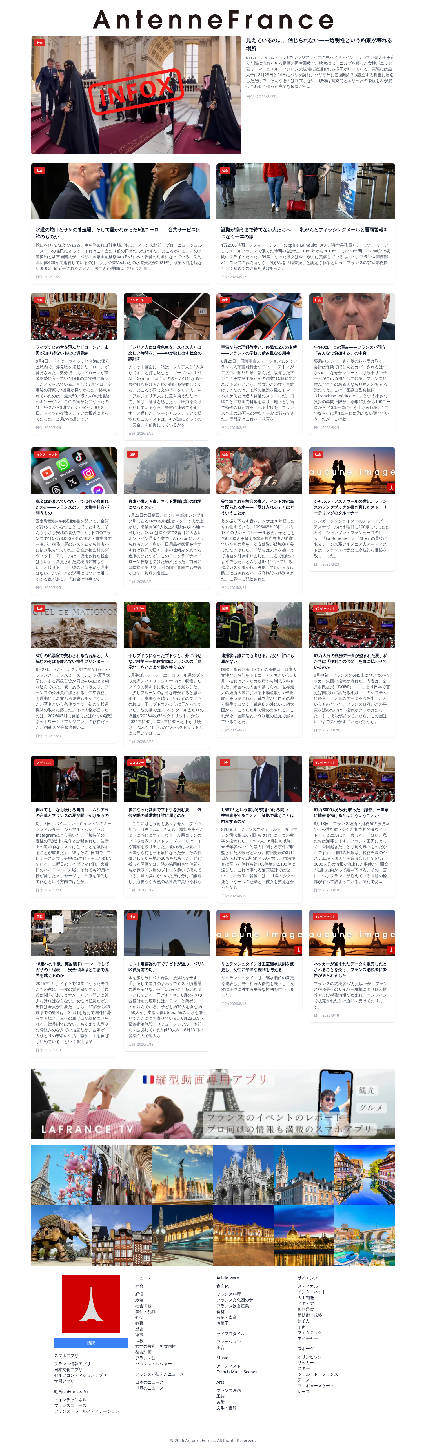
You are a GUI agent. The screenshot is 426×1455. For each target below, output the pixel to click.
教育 (139, 1323)
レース (304, 1391)
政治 (139, 1300)
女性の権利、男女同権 (155, 1346)
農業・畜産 (226, 1317)
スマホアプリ (66, 1355)
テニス (304, 1380)
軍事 (139, 1334)
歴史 (139, 1329)
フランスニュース (70, 1405)
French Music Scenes (236, 1371)
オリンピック (310, 1356)
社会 (139, 1286)
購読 (91, 1342)
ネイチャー (308, 1338)
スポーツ (306, 1348)
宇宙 (302, 1326)
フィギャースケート (316, 1385)
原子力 (304, 1320)
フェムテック (310, 1332)
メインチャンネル (70, 1399)
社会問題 (143, 1305)
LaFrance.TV (74, 1391)
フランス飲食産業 (232, 1305)
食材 (220, 1311)
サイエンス (308, 1278)
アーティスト (228, 1366)
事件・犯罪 (145, 1311)
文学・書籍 (226, 1407)
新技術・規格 (310, 1315)
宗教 (139, 1340)
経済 (139, 1294)
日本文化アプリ (68, 1369)
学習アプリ (64, 1381)
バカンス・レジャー (153, 1363)
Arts (220, 1382)
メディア (306, 1303)
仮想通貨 (306, 1309)
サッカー (306, 1362)
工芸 (220, 1396)
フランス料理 (228, 1294)
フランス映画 (228, 1390)
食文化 (222, 1286)
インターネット (312, 1291)
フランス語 (145, 1358)
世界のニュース (149, 1388)
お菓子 (222, 1323)
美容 (220, 1347)
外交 (139, 1317)
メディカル (308, 1286)
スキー (304, 1368)
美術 (220, 1402)
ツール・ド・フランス (318, 1374)
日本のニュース (149, 1382)
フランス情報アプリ (72, 1363)
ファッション (228, 1341)
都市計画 (143, 1352)
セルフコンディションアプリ (80, 1375)
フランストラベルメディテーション (86, 1411)
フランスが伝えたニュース (159, 1374)
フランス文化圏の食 (234, 1300)
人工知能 (306, 1297)
